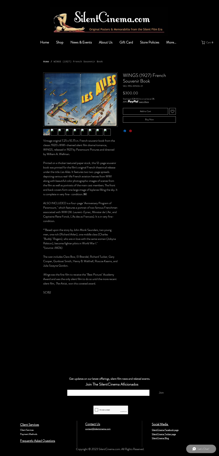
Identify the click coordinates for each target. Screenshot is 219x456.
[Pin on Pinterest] (130, 131)
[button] (208, 42)
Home (46, 61)
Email (71, 388)
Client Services (29, 424)
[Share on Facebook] (125, 131)
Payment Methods (28, 434)
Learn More (144, 101)
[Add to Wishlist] (172, 111)
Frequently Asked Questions (37, 440)
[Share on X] (136, 131)
